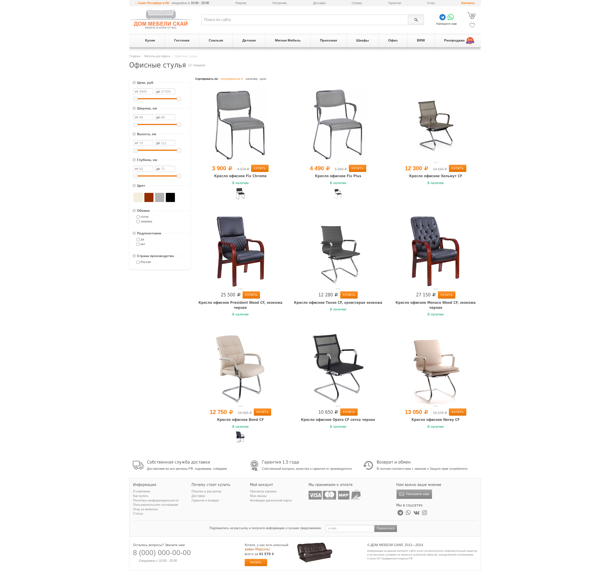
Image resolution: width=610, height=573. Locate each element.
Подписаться (386, 528)
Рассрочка (280, 3)
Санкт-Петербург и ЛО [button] (153, 3)
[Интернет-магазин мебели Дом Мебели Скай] (161, 19)
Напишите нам (417, 494)
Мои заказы (258, 496)
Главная (134, 56)
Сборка (357, 3)
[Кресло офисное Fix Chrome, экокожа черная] (240, 194)
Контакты (468, 3)
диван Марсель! (257, 549)
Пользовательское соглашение (155, 504)
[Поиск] (416, 20)
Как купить (140, 496)
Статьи (138, 513)
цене (263, 79)
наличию (252, 79)
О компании (141, 491)
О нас (431, 3)
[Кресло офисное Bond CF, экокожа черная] (240, 437)
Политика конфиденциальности (155, 500)
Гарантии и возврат (205, 500)
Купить (260, 168)
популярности (230, 79)
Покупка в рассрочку (207, 491)
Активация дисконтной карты (271, 500)
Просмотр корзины (263, 491)
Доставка (319, 3)
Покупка (240, 3)
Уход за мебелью (145, 509)
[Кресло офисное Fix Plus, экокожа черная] (338, 194)
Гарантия (394, 3)
